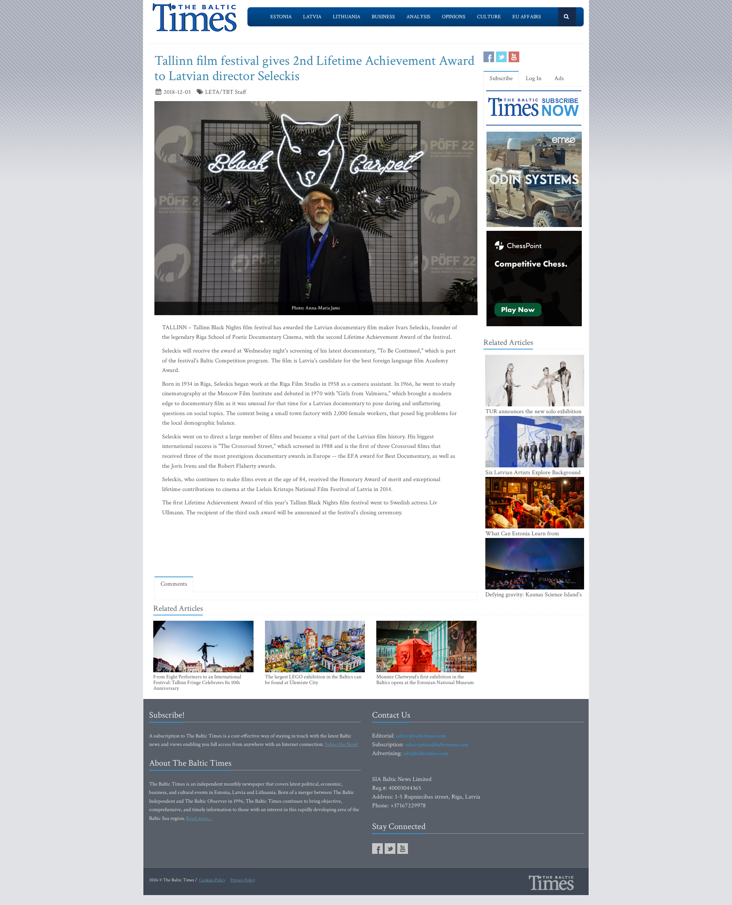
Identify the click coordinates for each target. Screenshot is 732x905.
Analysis (418, 16)
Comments (174, 584)
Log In (533, 78)
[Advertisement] (316, 548)
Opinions (454, 16)
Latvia (312, 16)
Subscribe (501, 78)
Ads (559, 78)
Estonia (281, 16)
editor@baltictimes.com (421, 736)
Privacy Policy (242, 880)
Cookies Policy (212, 880)
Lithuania (346, 16)
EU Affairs (526, 16)
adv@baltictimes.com (425, 753)
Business (383, 16)
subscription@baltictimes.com (437, 744)
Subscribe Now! (341, 744)
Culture (489, 16)
